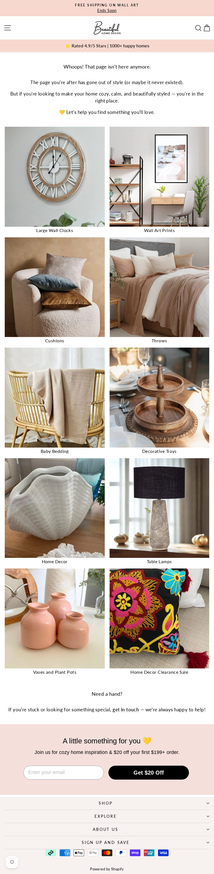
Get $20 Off (148, 773)
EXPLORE (105, 816)
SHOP (105, 803)
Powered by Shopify (107, 869)
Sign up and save (106, 842)
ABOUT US (105, 829)
